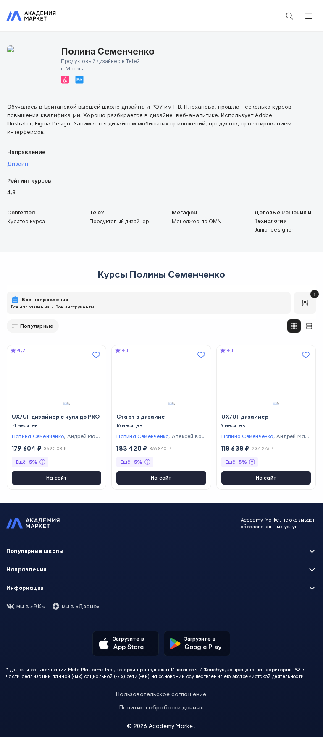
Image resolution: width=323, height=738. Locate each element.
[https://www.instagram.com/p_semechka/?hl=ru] (65, 80)
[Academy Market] (31, 16)
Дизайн (17, 163)
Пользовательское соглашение (161, 694)
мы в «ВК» (30, 606)
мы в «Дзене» (81, 606)
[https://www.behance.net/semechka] (79, 80)
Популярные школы (34, 551)
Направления (26, 569)
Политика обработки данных (161, 707)
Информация (25, 587)
